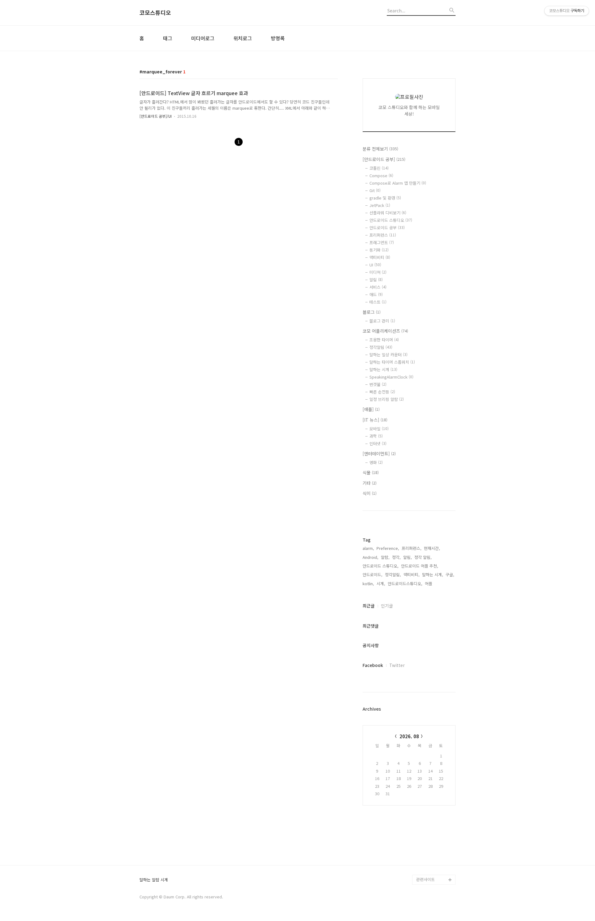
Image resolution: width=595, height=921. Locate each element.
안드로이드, (372, 574)
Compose (381, 175)
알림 (376, 280)
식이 (370, 493)
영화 (376, 462)
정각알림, (393, 574)
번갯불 (377, 384)
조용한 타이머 (384, 340)
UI (375, 265)
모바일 (379, 429)
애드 (376, 294)
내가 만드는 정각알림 (434, 850)
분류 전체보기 (380, 149)
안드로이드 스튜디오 (390, 220)
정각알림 (380, 347)
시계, (381, 583)
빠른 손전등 (382, 392)
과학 (376, 436)
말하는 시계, (432, 574)
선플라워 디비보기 (387, 213)
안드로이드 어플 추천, (419, 566)
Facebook (373, 665)
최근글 (369, 606)
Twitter (397, 665)
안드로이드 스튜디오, (381, 566)
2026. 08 (409, 736)
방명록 (278, 38)
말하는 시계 (383, 369)
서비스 (377, 287)
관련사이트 (425, 879)
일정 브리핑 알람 (386, 399)
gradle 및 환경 (385, 198)
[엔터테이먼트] (379, 453)
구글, (450, 574)
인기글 (387, 606)
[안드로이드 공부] (384, 159)
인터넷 (377, 443)
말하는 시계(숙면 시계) (435, 860)
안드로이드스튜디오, (405, 583)
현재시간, (432, 548)
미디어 (377, 272)
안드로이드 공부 (387, 227)
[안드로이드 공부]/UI (155, 116)
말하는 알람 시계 (153, 880)
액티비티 (379, 257)
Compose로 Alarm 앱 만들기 (397, 183)
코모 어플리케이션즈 (385, 331)
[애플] (371, 409)
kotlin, (368, 583)
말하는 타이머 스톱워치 (392, 362)
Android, (370, 557)
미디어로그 (202, 38)
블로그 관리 (382, 321)
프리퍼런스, (411, 548)
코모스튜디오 (155, 12)
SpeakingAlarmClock (391, 377)
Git (375, 190)
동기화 (379, 250)
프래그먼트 (381, 242)
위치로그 (242, 38)
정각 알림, (423, 557)
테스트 (377, 302)
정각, (396, 557)
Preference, (388, 548)
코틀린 (379, 168)
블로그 (372, 312)
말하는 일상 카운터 (388, 354)
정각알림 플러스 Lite (434, 870)
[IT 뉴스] (375, 420)
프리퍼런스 (382, 235)
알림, (407, 557)
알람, (385, 557)
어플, (429, 583)
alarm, (368, 548)
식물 (371, 472)
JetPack (379, 205)
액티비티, (411, 574)
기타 (370, 483)
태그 (167, 38)
